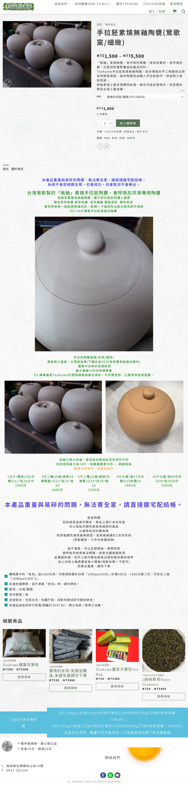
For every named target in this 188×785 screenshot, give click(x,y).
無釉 (107, 138)
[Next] (185, 668)
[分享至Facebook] (100, 146)
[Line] (110, 775)
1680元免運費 (113, 131)
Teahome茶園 (154, 3)
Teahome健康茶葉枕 (21, 665)
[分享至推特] (107, 146)
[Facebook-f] (103, 775)
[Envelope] (117, 775)
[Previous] (3, 668)
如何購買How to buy (92, 3)
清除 (182, 90)
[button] (175, 11)
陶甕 (122, 138)
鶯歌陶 (131, 138)
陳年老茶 (110, 24)
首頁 (99, 24)
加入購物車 (128, 123)
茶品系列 (61, 3)
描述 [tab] (6, 169)
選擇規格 (24, 677)
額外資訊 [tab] (17, 169)
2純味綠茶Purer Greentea (156, 681)
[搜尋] (183, 11)
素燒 (114, 138)
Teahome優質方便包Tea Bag (117, 671)
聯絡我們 (112, 757)
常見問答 (176, 3)
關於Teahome (127, 3)
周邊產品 (129, 131)
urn (99, 96)
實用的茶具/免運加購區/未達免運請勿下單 (68, 673)
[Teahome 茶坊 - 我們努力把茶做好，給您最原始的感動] (18, 6)
